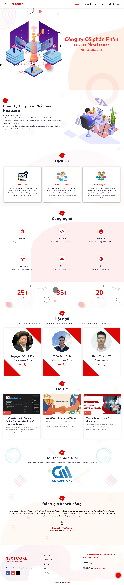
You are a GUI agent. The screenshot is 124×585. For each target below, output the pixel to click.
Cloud (61, 266)
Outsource (22, 185)
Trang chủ (77, 4)
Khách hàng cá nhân (101, 185)
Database (101, 238)
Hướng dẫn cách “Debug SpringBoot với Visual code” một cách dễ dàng (20, 421)
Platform (23, 238)
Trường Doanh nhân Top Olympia (98, 420)
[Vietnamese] (117, 4)
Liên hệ (111, 4)
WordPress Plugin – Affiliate (61, 418)
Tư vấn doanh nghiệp (62, 185)
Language (62, 238)
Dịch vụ (96, 4)
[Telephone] (25, 364)
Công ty (87, 413)
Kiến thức (7, 413)
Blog (103, 4)
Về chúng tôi (87, 4)
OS (101, 266)
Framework (23, 266)
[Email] (20, 364)
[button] (8, 573)
